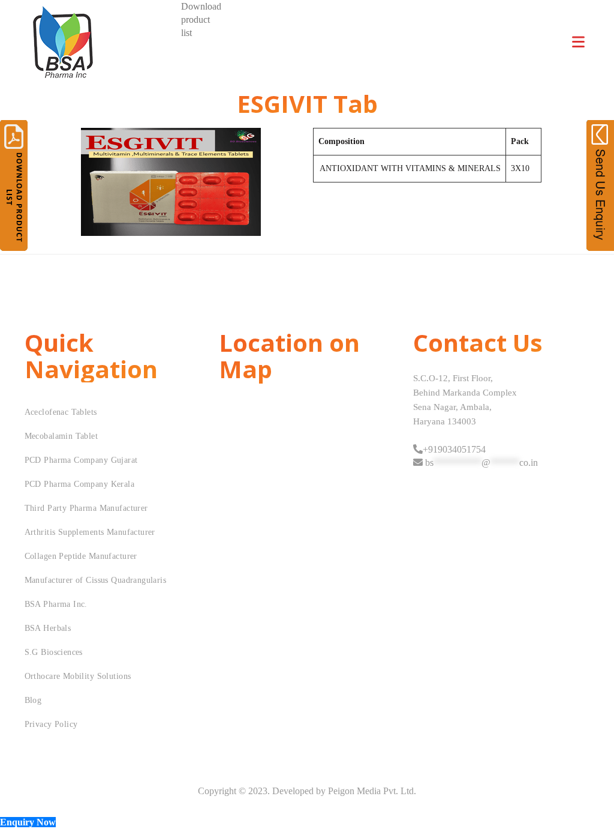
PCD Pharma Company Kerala (80, 484)
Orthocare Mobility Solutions (78, 676)
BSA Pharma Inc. (56, 604)
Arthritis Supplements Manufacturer (90, 532)
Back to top (591, 797)
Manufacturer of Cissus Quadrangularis (96, 580)
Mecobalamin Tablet (61, 436)
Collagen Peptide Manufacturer (81, 556)
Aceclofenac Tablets (61, 412)
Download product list (201, 19)
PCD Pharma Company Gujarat (81, 460)
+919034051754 (454, 449)
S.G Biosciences (54, 652)
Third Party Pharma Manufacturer (86, 508)
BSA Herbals (48, 628)
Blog (33, 700)
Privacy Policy (51, 724)
